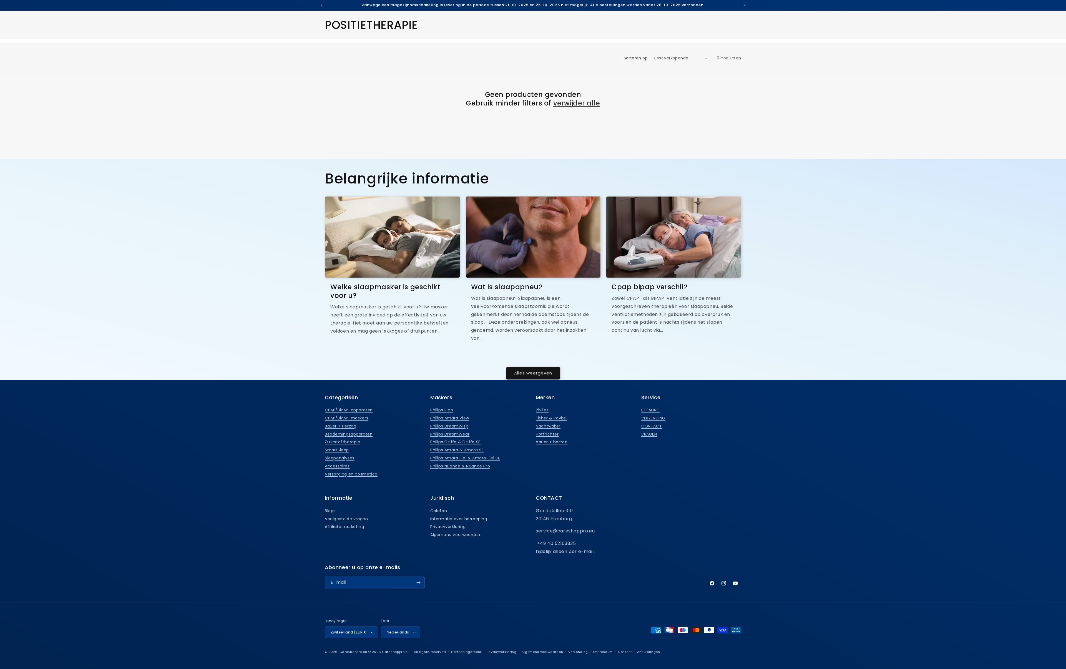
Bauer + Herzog (340, 426)
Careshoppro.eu (353, 652)
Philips (542, 410)
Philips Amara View (449, 418)
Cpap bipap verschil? (649, 287)
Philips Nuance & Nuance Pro (460, 466)
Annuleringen (648, 652)
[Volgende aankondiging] (744, 5)
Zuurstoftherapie (342, 442)
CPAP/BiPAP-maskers (346, 418)
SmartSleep (337, 450)
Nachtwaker (548, 426)
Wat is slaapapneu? (506, 287)
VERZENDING (653, 418)
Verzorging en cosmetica (351, 474)
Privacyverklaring (448, 526)
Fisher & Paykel (551, 418)
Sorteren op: (636, 58)
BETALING (650, 410)
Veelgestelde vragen (346, 519)
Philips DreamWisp (449, 426)
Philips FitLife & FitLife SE (455, 442)
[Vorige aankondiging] (322, 5)
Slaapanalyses (340, 458)
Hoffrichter (547, 434)
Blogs (330, 511)
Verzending (578, 652)
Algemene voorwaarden (455, 534)
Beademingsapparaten (349, 434)
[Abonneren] (418, 582)
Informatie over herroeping (458, 519)
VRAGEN (649, 434)
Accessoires (337, 466)
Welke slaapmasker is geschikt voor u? (385, 291)
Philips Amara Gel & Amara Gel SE (465, 458)
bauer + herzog (551, 442)
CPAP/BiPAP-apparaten (349, 410)
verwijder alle (576, 103)
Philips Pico (441, 410)
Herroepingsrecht (466, 652)
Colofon (438, 511)
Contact (625, 652)
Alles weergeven (533, 373)
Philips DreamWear (449, 434)
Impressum (603, 652)
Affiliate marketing (344, 526)
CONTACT (651, 426)
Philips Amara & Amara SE (457, 450)
